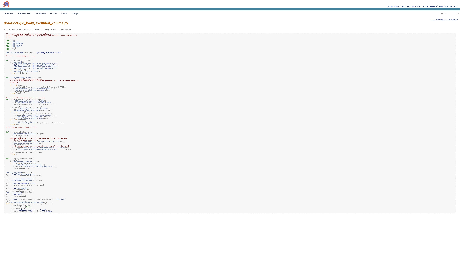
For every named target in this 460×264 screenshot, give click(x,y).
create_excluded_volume (20, 78)
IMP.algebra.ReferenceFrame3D (33, 109)
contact (453, 6)
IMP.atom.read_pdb (22, 64)
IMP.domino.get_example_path (45, 64)
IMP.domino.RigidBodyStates (30, 118)
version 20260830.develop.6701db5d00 (444, 20)
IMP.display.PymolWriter (24, 162)
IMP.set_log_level (14, 173)
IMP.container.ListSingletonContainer (32, 88)
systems (433, 6)
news (403, 6)
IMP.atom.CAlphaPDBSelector (44, 65)
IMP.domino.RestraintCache (26, 143)
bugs (446, 6)
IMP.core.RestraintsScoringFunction (27, 202)
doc (419, 6)
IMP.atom (16, 46)
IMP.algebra (17, 43)
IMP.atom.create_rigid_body (25, 71)
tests (441, 6)
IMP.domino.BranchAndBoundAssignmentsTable (38, 149)
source (425, 6)
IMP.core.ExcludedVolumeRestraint (30, 90)
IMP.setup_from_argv (15, 53)
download (411, 6)
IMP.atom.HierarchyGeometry (29, 165)
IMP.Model (17, 62)
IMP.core (16, 42)
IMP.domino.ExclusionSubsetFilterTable (41, 141)
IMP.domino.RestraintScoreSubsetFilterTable (44, 148)
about (396, 6)
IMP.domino (17, 45)
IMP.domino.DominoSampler (24, 134)
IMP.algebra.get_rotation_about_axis (34, 102)
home (390, 6)
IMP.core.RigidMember (26, 123)
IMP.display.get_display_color (39, 166)
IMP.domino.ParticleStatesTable (29, 101)
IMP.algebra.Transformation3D (26, 110)
